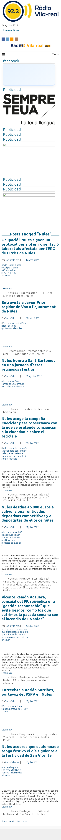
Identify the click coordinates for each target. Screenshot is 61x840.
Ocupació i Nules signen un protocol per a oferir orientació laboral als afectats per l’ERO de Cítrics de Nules (30, 246)
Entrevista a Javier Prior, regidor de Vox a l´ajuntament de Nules (29, 306)
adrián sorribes (29, 736)
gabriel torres (39, 587)
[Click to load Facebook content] (29, 75)
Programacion (28, 292)
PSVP (6, 739)
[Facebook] (3, 39)
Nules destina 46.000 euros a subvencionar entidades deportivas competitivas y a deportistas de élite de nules (28, 513)
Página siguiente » (14, 821)
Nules (29, 295)
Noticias (13, 292)
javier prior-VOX (24, 353)
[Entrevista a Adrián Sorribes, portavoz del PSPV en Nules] (30, 716)
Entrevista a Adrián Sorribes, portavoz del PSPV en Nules (28, 692)
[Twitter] (7, 39)
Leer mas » (7, 288)
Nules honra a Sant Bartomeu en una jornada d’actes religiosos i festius (29, 364)
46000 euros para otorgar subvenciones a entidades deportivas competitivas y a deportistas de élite (30, 584)
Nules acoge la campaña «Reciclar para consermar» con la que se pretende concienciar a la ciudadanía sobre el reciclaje (29, 427)
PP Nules (19, 680)
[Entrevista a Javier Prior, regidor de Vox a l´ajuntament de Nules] (30, 333)
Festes (28, 409)
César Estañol (12, 500)
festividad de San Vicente (19, 813)
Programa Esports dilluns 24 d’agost (21, 32)
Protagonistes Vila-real (34, 494)
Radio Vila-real (12, 260)
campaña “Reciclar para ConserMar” (26, 497)
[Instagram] (16, 39)
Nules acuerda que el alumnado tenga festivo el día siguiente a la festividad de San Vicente (30, 751)
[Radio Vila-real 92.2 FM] (30, 45)
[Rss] (12, 39)
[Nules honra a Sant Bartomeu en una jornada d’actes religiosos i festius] (30, 391)
